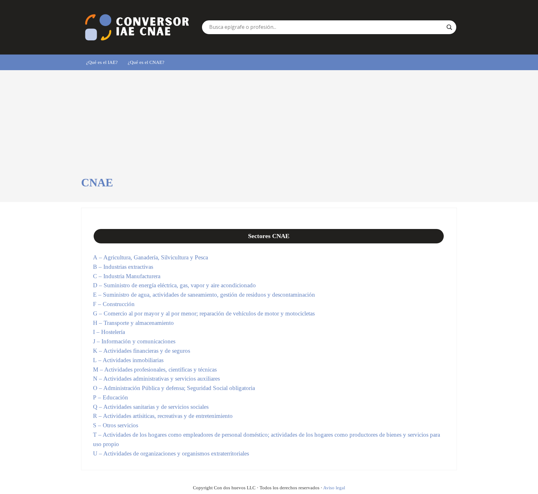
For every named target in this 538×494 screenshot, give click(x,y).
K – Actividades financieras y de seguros (141, 350)
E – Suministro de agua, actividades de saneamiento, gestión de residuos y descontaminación (204, 294)
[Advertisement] (269, 129)
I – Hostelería (109, 332)
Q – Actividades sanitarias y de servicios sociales (151, 406)
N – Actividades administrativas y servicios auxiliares (156, 378)
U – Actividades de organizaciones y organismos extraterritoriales (171, 453)
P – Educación (110, 397)
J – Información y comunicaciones (134, 341)
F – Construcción (114, 304)
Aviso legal (334, 487)
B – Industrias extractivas (123, 266)
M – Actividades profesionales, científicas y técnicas (155, 369)
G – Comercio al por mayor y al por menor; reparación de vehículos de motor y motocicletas (204, 313)
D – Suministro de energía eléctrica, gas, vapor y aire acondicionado (174, 285)
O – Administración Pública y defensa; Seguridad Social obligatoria (174, 388)
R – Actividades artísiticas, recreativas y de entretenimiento (163, 416)
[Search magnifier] (449, 27)
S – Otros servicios (115, 425)
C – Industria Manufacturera (126, 276)
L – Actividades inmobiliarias (128, 360)
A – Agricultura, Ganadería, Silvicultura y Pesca (150, 257)
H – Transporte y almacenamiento (133, 323)
